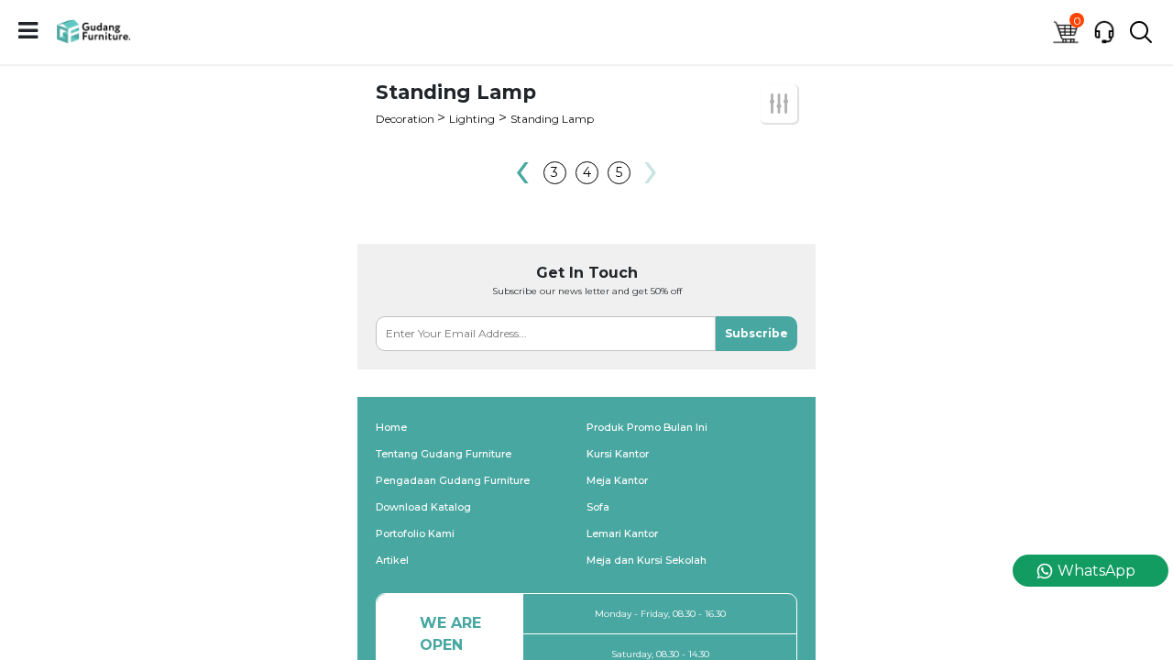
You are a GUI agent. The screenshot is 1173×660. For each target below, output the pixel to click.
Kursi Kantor (617, 453)
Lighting (472, 119)
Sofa (597, 506)
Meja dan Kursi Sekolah (646, 560)
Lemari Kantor (622, 533)
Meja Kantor (617, 480)
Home (391, 427)
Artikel (392, 560)
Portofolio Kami (415, 533)
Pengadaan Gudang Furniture (453, 480)
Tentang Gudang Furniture (443, 453)
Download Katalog (423, 506)
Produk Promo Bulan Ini (646, 427)
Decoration (406, 119)
